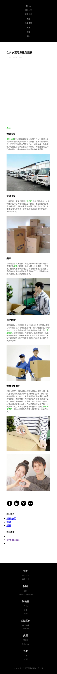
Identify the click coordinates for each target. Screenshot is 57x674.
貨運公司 (28, 14)
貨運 (9, 521)
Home (28, 6)
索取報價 (25, 579)
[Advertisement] (28, 94)
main (15, 57)
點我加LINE (13, 539)
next (20, 57)
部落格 (25, 640)
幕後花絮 (25, 644)
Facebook (25, 625)
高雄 (26, 613)
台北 (26, 606)
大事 (26, 655)
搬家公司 (28, 10)
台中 (26, 609)
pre (10, 57)
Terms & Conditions (25, 594)
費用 (28, 27)
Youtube (26, 628)
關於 (28, 36)
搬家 (28, 18)
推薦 (28, 32)
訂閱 (26, 659)
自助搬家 (28, 23)
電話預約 (25, 575)
